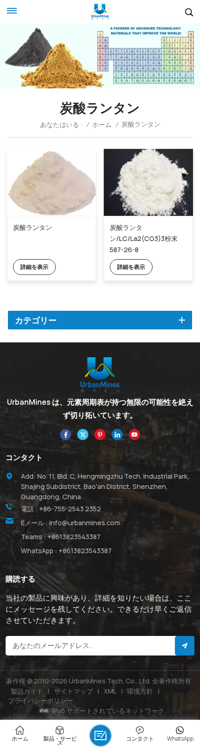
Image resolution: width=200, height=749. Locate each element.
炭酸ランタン (32, 227)
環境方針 (140, 691)
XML (110, 691)
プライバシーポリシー (40, 700)
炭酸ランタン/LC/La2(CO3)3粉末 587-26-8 (144, 238)
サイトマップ (73, 691)
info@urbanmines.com (84, 522)
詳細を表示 (34, 267)
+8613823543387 (73, 536)
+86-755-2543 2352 (70, 508)
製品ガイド (27, 691)
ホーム (102, 124)
